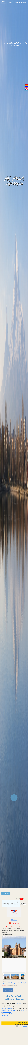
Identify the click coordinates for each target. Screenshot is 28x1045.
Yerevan (3, 1008)
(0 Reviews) (14, 920)
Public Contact (8, 990)
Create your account (20, 2)
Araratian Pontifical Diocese (9, 1010)
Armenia (9, 1008)
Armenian (19, 1003)
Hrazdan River (15, 1013)
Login (10, 2)
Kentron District (5, 1015)
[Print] (23, 903)
